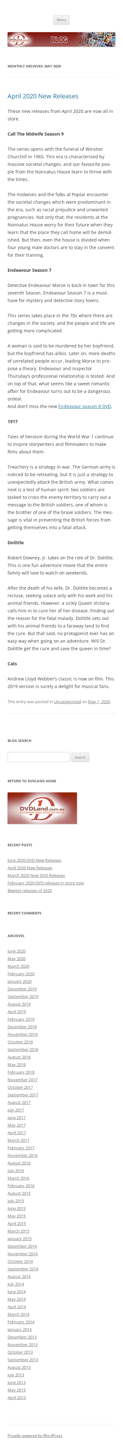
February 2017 (21, 1148)
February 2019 (21, 1019)
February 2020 (21, 974)
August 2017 (19, 1102)
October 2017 (20, 1087)
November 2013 (23, 1344)
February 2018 (21, 1072)
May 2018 (17, 1064)
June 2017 (17, 1117)
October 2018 (20, 1042)
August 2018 (19, 1057)
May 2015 (17, 1216)
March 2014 (18, 1314)
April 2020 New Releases (43, 96)
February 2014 (21, 1322)
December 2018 (22, 1027)
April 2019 (17, 1011)
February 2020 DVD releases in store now (46, 883)
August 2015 (19, 1193)
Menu (61, 19)
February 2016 (21, 1185)
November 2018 (23, 1034)
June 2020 (17, 951)
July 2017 (16, 1110)
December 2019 (22, 989)
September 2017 (23, 1095)
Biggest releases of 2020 (30, 890)
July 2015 (16, 1201)
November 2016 (23, 1155)
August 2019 (19, 1004)
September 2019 (23, 996)
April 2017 (17, 1132)
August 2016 (19, 1163)
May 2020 (17, 958)
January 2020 (20, 981)
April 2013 (17, 1397)
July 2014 (16, 1284)
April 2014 (17, 1307)
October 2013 (20, 1352)
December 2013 (22, 1337)
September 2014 (23, 1269)
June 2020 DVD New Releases (34, 860)
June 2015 (17, 1208)
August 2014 (19, 1276)
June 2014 (17, 1291)
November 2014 (23, 1254)
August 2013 (19, 1367)
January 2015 (20, 1238)
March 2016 (18, 1178)
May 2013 (17, 1390)
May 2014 (17, 1299)
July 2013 (16, 1375)
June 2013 (17, 1382)
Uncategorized (67, 701)
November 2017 (23, 1079)
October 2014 (20, 1261)
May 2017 (17, 1125)
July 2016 (16, 1170)
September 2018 (23, 1049)
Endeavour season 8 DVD (84, 406)
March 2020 (18, 966)
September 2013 (23, 1359)
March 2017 (18, 1140)
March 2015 (18, 1231)
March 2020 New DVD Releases (36, 875)
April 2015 (17, 1223)
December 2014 (22, 1246)
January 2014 (20, 1329)
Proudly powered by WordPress (35, 1435)
